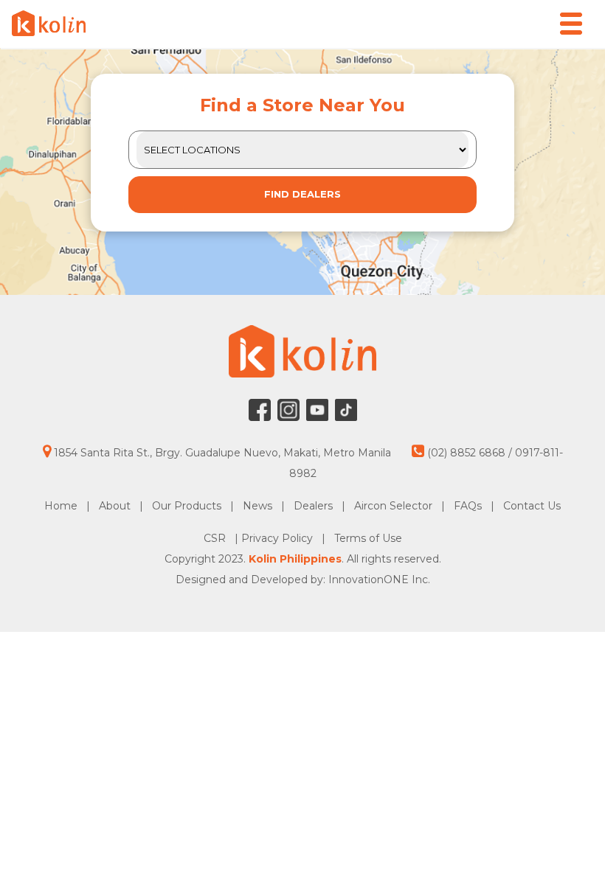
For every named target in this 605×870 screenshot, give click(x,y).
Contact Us (532, 505)
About (115, 505)
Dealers (313, 505)
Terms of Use (368, 538)
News (257, 505)
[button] (571, 24)
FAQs (468, 505)
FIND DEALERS (302, 194)
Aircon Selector (393, 505)
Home (60, 505)
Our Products (186, 505)
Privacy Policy (278, 538)
